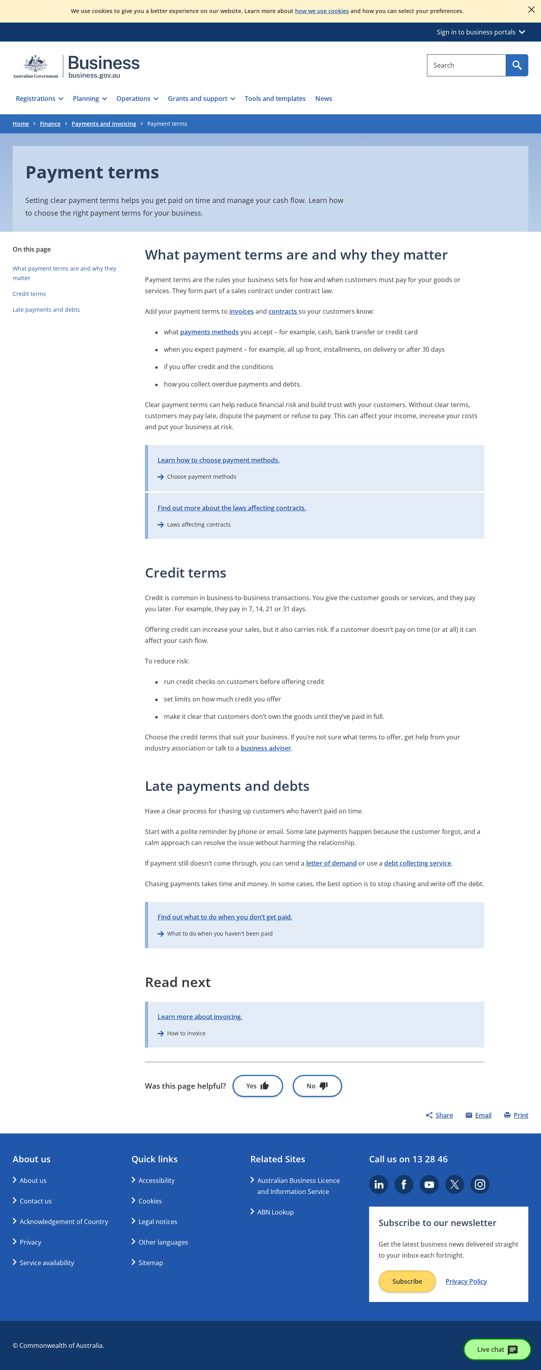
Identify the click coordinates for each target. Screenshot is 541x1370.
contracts (284, 311)
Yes (251, 1086)
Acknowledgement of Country (64, 1221)
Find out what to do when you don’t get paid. (225, 917)
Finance (50, 123)
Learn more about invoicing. (200, 1016)
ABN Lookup (275, 1212)
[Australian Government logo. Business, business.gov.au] (76, 67)
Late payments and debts (46, 309)
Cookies (150, 1201)
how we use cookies (322, 11)
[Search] (517, 65)
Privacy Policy (466, 1281)
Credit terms (29, 293)
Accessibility (157, 1180)
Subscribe (407, 1281)
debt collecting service (417, 863)
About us (33, 1180)
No (311, 1086)
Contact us (36, 1201)
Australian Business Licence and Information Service (298, 1186)
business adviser (266, 748)
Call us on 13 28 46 (408, 1159)
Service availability (47, 1262)
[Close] (531, 9)
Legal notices (158, 1221)
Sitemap (151, 1262)
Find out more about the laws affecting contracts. (232, 508)
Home (21, 123)
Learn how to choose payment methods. (219, 460)
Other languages (163, 1242)
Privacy (30, 1242)
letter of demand (331, 863)
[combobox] (466, 65)
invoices (241, 311)
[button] (40, 98)
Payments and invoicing (104, 123)
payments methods (209, 332)
